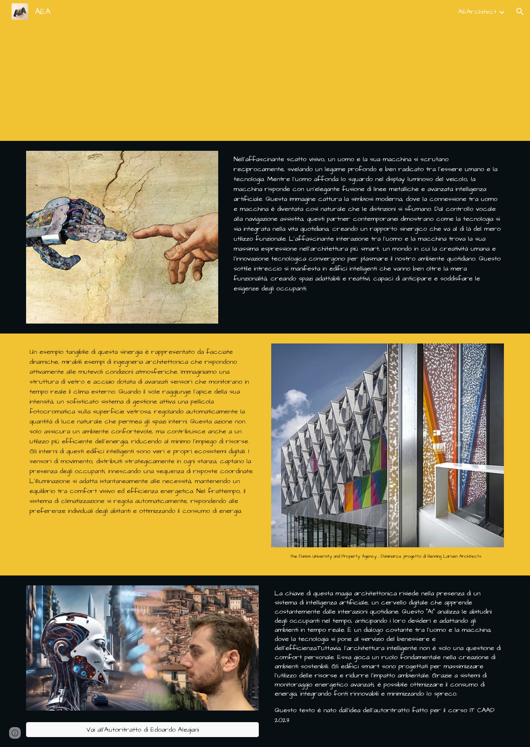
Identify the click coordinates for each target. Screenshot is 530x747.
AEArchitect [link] (477, 11)
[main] (265, 70)
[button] (520, 12)
